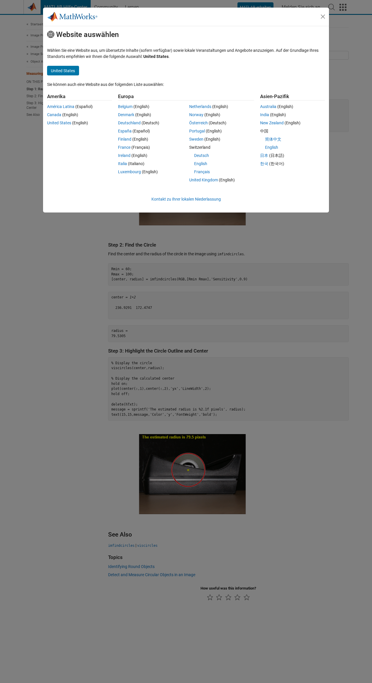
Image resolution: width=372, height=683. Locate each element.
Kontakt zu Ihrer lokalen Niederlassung (186, 199)
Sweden (196, 139)
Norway (196, 114)
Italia (122, 163)
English (200, 163)
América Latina (60, 106)
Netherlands (200, 106)
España (125, 131)
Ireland (124, 155)
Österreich (198, 123)
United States (59, 123)
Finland (124, 139)
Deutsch (201, 155)
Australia (268, 106)
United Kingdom (203, 180)
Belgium (125, 106)
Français (202, 171)
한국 (264, 163)
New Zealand (272, 123)
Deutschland (129, 123)
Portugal (197, 131)
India (264, 114)
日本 (264, 155)
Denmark (126, 114)
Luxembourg (129, 171)
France (124, 147)
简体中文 (273, 139)
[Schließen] (323, 17)
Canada (54, 114)
